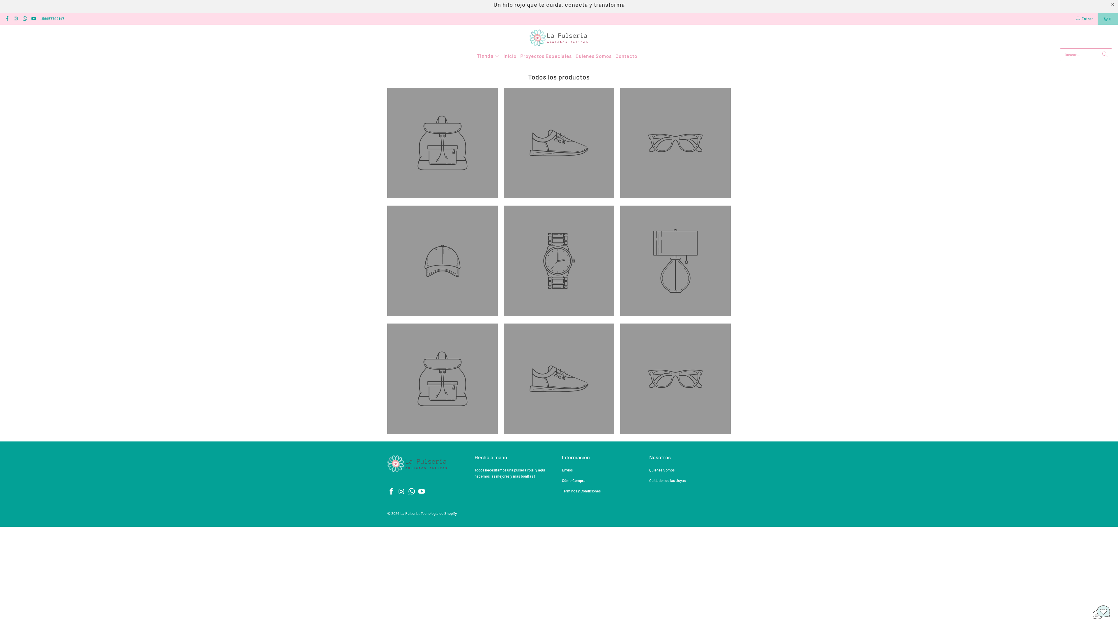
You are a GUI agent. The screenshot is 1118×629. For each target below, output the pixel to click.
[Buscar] (1105, 54)
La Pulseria (409, 513)
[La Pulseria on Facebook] (6, 19)
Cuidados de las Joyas (667, 480)
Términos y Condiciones (581, 491)
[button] (488, 56)
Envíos (567, 470)
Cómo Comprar (574, 480)
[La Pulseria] (559, 38)
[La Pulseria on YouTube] (33, 19)
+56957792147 (52, 19)
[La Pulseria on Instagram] (15, 19)
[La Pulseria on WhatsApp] (24, 19)
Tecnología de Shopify (439, 513)
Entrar (1087, 19)
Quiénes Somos (662, 470)
